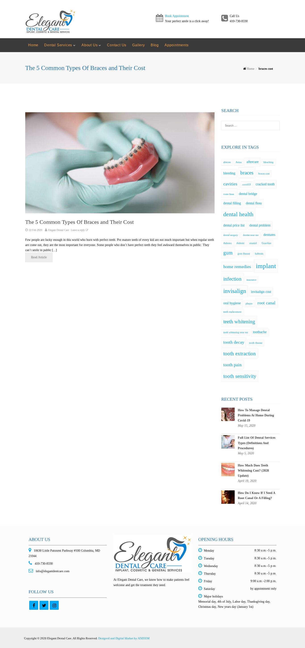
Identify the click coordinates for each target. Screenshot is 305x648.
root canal (266, 302)
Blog (155, 45)
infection (232, 279)
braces (246, 173)
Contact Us (116, 45)
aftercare (253, 162)
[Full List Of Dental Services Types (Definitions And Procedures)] (228, 441)
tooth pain (232, 364)
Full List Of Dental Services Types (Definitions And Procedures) (256, 443)
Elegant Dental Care (58, 230)
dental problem (259, 225)
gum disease (244, 253)
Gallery (138, 45)
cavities (230, 183)
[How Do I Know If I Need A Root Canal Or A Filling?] (228, 496)
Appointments (177, 45)
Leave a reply (78, 230)
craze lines (228, 194)
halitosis (259, 253)
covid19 (246, 184)
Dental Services (58, 45)
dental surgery (230, 235)
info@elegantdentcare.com (52, 571)
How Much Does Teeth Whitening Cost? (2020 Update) (253, 470)
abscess (227, 162)
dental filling (232, 203)
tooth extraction (239, 353)
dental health (238, 214)
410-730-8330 (43, 563)
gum (228, 253)
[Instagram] (54, 605)
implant (266, 265)
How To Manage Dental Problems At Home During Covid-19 (256, 415)
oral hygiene (232, 303)
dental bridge (248, 194)
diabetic (240, 243)
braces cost (263, 173)
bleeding (229, 173)
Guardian (266, 243)
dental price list (233, 225)
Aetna (239, 162)
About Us (89, 45)
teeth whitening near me (235, 332)
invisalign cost (261, 292)
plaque (249, 303)
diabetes (227, 243)
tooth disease (255, 343)
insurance (251, 280)
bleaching (268, 162)
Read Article (39, 257)
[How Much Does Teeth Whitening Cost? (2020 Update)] (228, 469)
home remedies (237, 266)
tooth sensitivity (239, 376)
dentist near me (251, 235)
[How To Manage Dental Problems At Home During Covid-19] (228, 414)
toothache (260, 332)
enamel (253, 243)
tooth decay (233, 342)
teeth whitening (239, 321)
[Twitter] (44, 605)
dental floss (254, 203)
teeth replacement (232, 312)
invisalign (234, 291)
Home (33, 45)
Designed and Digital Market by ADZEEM (124, 638)
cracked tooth (265, 184)
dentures (269, 235)
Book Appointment (177, 16)
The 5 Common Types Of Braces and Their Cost (79, 222)
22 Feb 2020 (35, 230)
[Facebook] (33, 605)
